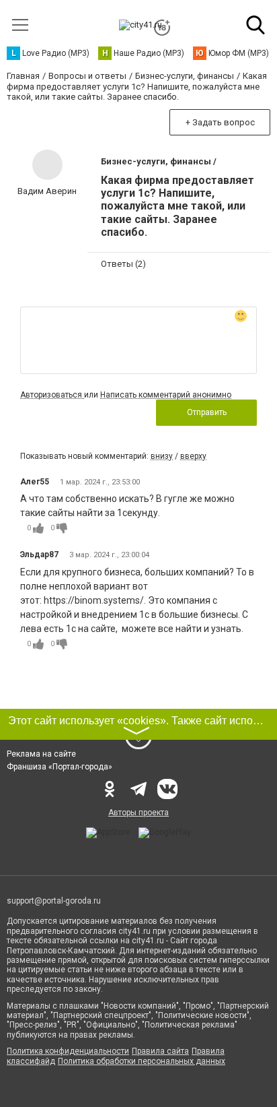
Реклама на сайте (41, 754)
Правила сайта (160, 1051)
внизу (162, 456)
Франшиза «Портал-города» (59, 766)
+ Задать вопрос (220, 122)
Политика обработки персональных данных (141, 1061)
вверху (193, 456)
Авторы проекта (138, 812)
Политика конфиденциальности (68, 1051)
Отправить (207, 412)
